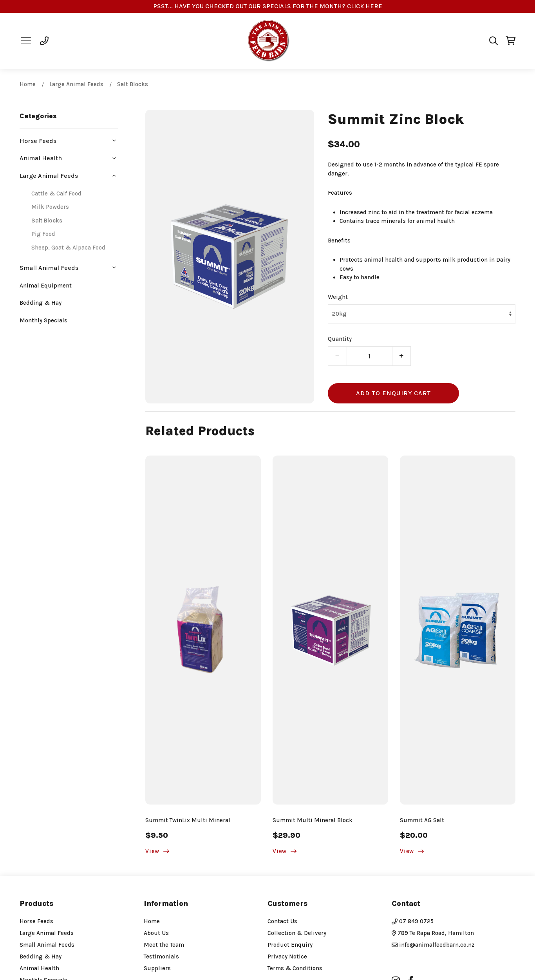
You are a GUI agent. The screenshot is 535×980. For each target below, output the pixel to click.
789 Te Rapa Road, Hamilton (435, 933)
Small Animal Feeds (47, 944)
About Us (156, 933)
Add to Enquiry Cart (393, 393)
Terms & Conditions (295, 968)
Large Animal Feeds (76, 84)
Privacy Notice (287, 956)
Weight (338, 296)
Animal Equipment (46, 285)
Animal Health (39, 968)
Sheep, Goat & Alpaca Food (68, 247)
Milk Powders (50, 206)
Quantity (340, 338)
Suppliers (157, 968)
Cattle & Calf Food (56, 193)
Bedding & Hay (40, 302)
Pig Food (43, 233)
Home (28, 84)
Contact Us (282, 921)
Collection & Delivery (297, 933)
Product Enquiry (290, 944)
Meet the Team (164, 944)
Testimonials (161, 956)
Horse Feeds (36, 921)
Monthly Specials (43, 320)
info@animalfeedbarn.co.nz (437, 944)
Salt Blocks (132, 84)
